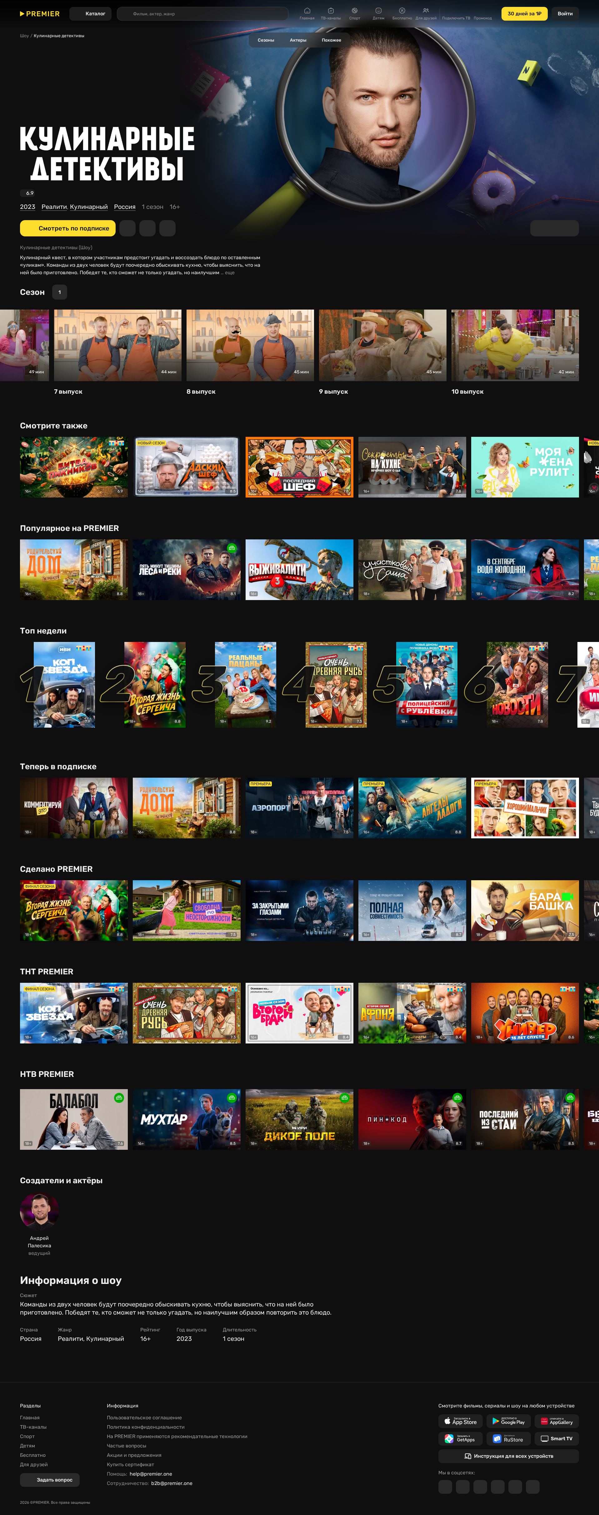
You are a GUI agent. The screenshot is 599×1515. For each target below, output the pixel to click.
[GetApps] (460, 1439)
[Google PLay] (509, 1421)
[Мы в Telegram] (445, 1487)
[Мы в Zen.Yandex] (498, 1487)
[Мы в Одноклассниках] (480, 1487)
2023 (27, 206)
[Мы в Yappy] (533, 1487)
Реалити (54, 206)
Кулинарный (89, 206)
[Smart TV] (557, 1439)
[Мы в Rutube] (515, 1487)
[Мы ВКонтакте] (463, 1487)
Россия (125, 206)
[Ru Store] (509, 1439)
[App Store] (460, 1421)
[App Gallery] (557, 1421)
